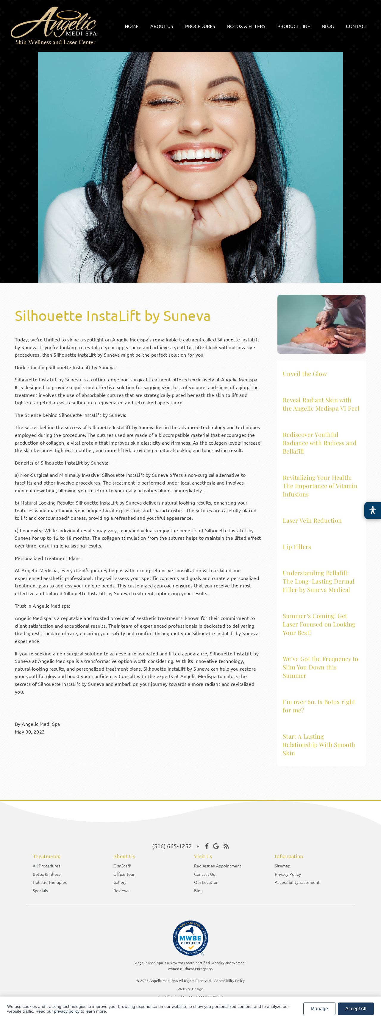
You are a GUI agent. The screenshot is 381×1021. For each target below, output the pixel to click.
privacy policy (66, 1011)
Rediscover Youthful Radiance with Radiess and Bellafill (320, 442)
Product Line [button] (293, 26)
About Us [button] (161, 26)
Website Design (190, 988)
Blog (198, 890)
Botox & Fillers (46, 874)
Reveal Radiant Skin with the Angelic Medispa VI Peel (321, 404)
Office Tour (124, 874)
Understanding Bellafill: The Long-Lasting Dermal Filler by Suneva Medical (319, 581)
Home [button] (131, 26)
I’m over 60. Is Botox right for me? (319, 705)
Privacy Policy (288, 874)
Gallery (120, 882)
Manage (319, 1008)
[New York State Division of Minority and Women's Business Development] (190, 940)
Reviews (121, 890)
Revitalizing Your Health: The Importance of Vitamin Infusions (320, 485)
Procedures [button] (200, 26)
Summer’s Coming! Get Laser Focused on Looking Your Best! (319, 624)
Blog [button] (328, 26)
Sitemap (282, 865)
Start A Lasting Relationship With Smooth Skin (319, 744)
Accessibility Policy (229, 980)
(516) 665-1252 (172, 846)
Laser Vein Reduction (312, 520)
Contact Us (204, 874)
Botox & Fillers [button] (246, 26)
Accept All (355, 1008)
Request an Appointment (217, 865)
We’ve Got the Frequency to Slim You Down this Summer (320, 667)
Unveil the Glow (305, 373)
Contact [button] (356, 26)
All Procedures (46, 865)
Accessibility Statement (297, 882)
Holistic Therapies (50, 882)
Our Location (206, 882)
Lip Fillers (297, 546)
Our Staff (122, 865)
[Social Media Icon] (206, 846)
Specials (40, 890)
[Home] (62, 42)
